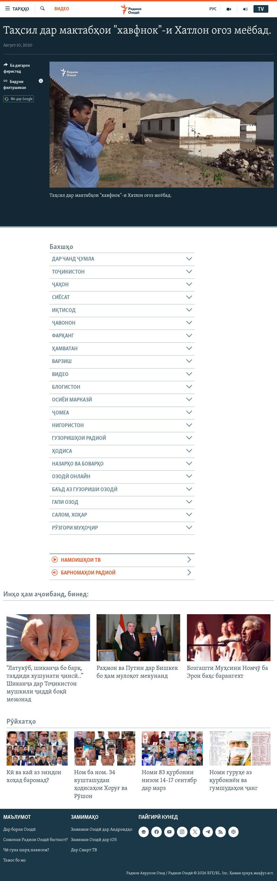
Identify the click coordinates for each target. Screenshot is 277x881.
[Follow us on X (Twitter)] (195, 832)
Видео (61, 9)
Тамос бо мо (14, 860)
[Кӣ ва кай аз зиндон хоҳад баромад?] (37, 748)
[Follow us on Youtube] (169, 832)
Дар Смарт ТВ (84, 850)
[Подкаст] (233, 832)
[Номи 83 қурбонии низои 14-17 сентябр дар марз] (172, 748)
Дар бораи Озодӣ (19, 829)
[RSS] (220, 832)
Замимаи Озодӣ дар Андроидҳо (101, 829)
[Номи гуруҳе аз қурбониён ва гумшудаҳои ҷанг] (240, 748)
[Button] (23, 70)
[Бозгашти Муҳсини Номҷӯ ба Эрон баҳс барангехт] (229, 637)
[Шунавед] (245, 9)
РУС (213, 9)
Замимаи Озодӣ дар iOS (94, 840)
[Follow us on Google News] (143, 832)
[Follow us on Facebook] (156, 832)
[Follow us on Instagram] (182, 832)
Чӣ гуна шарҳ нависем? (26, 850)
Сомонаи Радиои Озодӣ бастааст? (35, 840)
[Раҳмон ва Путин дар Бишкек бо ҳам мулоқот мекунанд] (138, 637)
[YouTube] (229, 9)
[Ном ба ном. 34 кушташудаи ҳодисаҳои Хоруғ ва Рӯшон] (104, 748)
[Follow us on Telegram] (208, 832)
